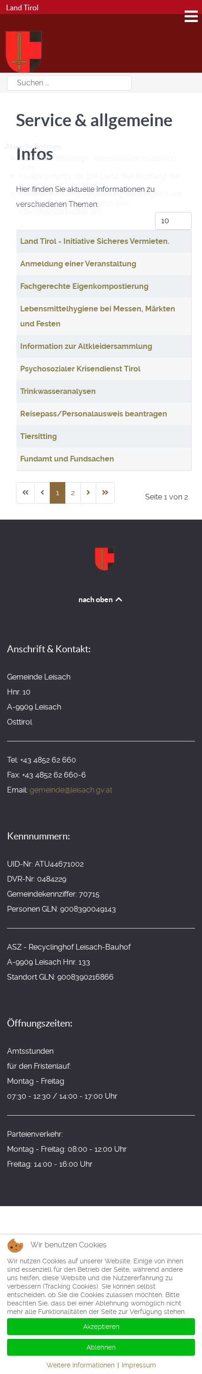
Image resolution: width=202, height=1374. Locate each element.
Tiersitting (38, 436)
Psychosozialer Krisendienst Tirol (80, 368)
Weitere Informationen (81, 1365)
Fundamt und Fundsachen (67, 458)
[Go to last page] (105, 493)
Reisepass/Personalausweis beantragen (93, 413)
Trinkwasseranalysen (58, 391)
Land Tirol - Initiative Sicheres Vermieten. (95, 241)
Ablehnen (101, 1347)
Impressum (139, 1365)
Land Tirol (22, 7)
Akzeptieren (101, 1326)
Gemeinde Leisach (58, 108)
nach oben (96, 599)
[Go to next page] (88, 493)
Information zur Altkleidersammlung (86, 346)
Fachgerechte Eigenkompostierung (84, 286)
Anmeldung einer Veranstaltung (78, 263)
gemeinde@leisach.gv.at (71, 789)
